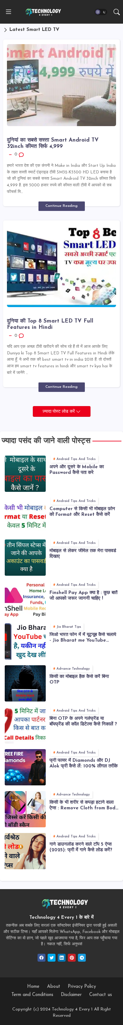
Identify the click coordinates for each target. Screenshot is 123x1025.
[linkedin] (62, 958)
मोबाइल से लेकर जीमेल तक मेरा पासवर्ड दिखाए (83, 554)
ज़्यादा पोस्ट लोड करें (59, 411)
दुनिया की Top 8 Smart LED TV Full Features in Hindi (50, 324)
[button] (101, 12)
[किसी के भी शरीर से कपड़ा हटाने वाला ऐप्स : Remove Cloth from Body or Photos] (25, 809)
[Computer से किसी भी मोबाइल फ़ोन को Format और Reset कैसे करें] (25, 516)
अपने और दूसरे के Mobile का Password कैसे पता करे (77, 470)
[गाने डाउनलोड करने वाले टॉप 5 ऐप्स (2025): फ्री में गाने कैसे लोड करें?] (25, 851)
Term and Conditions (32, 995)
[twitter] (52, 958)
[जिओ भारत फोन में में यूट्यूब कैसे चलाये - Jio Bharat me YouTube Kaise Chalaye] (25, 641)
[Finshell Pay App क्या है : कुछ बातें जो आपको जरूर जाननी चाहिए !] (25, 599)
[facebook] (41, 958)
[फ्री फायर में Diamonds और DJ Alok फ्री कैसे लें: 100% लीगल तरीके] (25, 767)
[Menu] (8, 12)
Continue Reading (61, 206)
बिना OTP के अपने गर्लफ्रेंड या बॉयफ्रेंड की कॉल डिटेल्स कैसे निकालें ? (83, 721)
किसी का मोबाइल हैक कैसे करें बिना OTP (79, 679)
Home (33, 986)
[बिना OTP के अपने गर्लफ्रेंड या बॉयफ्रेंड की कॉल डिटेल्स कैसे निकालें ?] (25, 725)
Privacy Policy (82, 986)
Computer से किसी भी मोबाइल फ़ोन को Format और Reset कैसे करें (82, 512)
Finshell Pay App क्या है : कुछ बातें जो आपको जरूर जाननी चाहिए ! (83, 596)
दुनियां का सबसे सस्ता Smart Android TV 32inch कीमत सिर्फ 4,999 (53, 143)
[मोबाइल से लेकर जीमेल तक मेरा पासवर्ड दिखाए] (25, 557)
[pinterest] (72, 958)
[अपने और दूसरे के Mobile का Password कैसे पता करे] (25, 474)
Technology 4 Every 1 (72, 1009)
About (53, 986)
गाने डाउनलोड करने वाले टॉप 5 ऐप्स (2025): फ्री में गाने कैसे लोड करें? (81, 847)
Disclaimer (71, 995)
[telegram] (82, 958)
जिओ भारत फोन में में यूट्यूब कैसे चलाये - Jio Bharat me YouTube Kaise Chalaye (83, 638)
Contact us (100, 995)
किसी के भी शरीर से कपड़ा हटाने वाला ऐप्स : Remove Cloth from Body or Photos (84, 805)
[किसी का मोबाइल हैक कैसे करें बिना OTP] (25, 683)
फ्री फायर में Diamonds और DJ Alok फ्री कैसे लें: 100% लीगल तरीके (84, 763)
